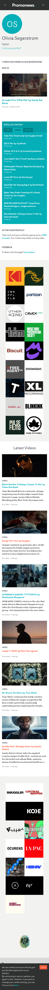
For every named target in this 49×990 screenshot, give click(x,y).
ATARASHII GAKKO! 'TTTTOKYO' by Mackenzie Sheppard (21, 596)
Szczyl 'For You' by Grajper (16, 541)
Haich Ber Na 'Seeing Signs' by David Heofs (24, 184)
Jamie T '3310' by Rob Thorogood (20, 651)
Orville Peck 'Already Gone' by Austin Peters (21, 748)
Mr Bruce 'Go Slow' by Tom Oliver (19, 692)
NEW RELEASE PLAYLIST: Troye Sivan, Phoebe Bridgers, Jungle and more (22, 205)
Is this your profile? (11, 48)
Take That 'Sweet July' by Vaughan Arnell (23, 135)
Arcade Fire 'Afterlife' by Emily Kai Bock (22, 101)
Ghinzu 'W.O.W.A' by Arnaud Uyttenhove (22, 151)
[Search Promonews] (43, 5)
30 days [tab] (18, 130)
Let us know (29, 252)
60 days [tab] (28, 130)
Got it (43, 967)
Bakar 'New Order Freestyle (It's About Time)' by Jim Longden (22, 194)
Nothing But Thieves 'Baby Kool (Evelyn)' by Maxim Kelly (24, 168)
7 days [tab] (7, 130)
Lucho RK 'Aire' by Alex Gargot (18, 177)
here (16, 985)
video (4, 480)
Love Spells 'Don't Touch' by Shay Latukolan (24, 158)
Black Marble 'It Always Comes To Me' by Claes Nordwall (23, 215)
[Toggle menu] (5, 5)
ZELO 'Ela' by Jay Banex (15, 143)
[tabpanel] (24, 178)
